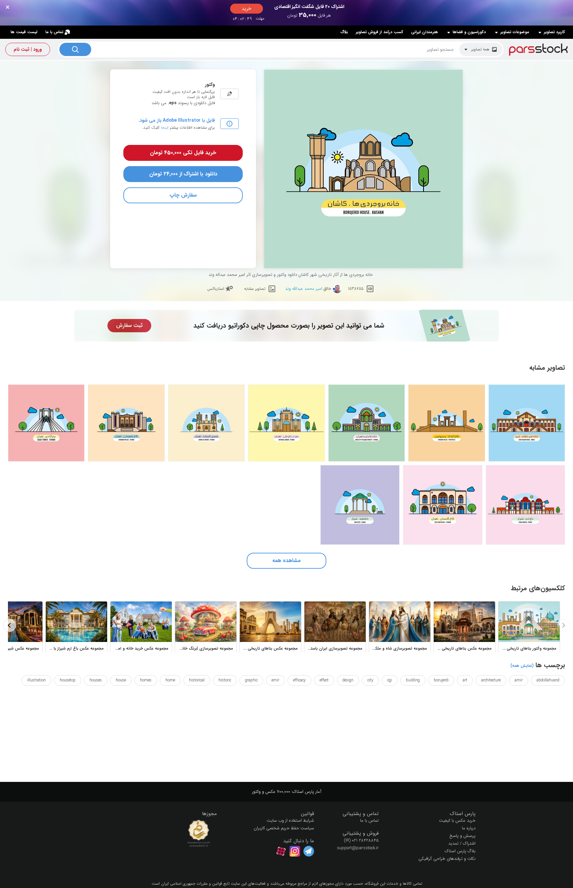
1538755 (355, 288)
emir (275, 680)
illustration (36, 680)
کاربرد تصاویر (554, 32)
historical (197, 680)
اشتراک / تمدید (462, 843)
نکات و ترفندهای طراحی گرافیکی (447, 858)
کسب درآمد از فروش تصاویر (379, 32)
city (370, 680)
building (413, 680)
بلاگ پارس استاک (460, 851)
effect (324, 680)
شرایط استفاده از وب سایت (290, 820)
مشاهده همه (286, 560)
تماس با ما (54, 32)
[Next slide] (9, 625)
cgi (389, 680)
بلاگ (344, 32)
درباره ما (469, 828)
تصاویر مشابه (254, 288)
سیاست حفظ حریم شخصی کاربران (284, 828)
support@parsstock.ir (358, 848)
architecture (491, 680)
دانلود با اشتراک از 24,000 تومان (183, 174)
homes (146, 680)
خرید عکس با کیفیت (457, 820)
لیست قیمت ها (24, 32)
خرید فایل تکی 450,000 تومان (183, 153)
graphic (251, 680)
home (170, 680)
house (121, 680)
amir (519, 680)
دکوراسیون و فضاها (469, 32)
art (465, 680)
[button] (432, 814)
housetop (68, 680)
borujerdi (441, 680)
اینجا (164, 127)
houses (96, 680)
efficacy (299, 680)
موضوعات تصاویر (514, 32)
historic (225, 680)
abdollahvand (548, 680)
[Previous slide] (563, 625)
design (348, 680)
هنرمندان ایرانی (424, 32)
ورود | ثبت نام (28, 49)
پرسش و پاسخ (462, 835)
